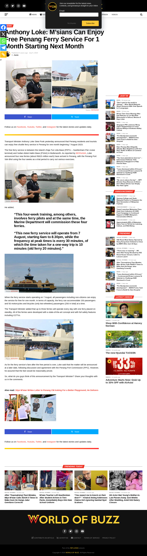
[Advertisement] (124, 76)
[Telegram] (3, 48)
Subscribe (90, 23)
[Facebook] (3, 27)
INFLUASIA (74, 548)
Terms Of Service (92, 538)
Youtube (30, 127)
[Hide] (1, 60)
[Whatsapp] (3, 41)
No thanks (72, 23)
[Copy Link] (3, 54)
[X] (3, 34)
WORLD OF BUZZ (72, 552)
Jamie (16, 55)
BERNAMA (95, 110)
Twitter (39, 127)
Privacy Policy (108, 538)
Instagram (51, 127)
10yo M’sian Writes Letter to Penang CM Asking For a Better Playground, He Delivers (56, 390)
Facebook (21, 127)
